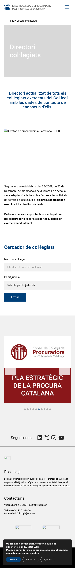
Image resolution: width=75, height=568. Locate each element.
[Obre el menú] (67, 6)
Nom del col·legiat (15, 259)
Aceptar (14, 559)
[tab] (25, 409)
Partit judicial (12, 277)
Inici (12, 20)
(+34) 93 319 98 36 (21, 510)
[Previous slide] (10, 369)
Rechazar (31, 559)
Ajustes (48, 559)
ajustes (34, 553)
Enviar (15, 297)
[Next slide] (64, 369)
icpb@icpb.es (28, 513)
